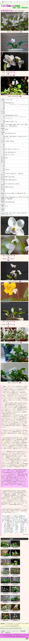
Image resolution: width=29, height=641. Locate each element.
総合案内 (3, 631)
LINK (2, 632)
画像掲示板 (7, 632)
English (18, 7)
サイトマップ (15, 631)
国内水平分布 (25, 7)
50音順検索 (22, 631)
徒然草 (14, 7)
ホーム (8, 631)
